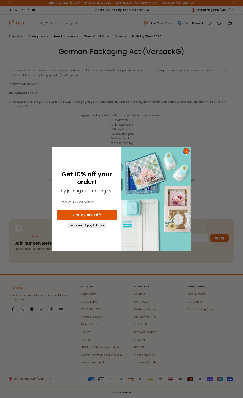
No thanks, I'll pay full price (86, 225)
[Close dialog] (186, 151)
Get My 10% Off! (87, 214)
